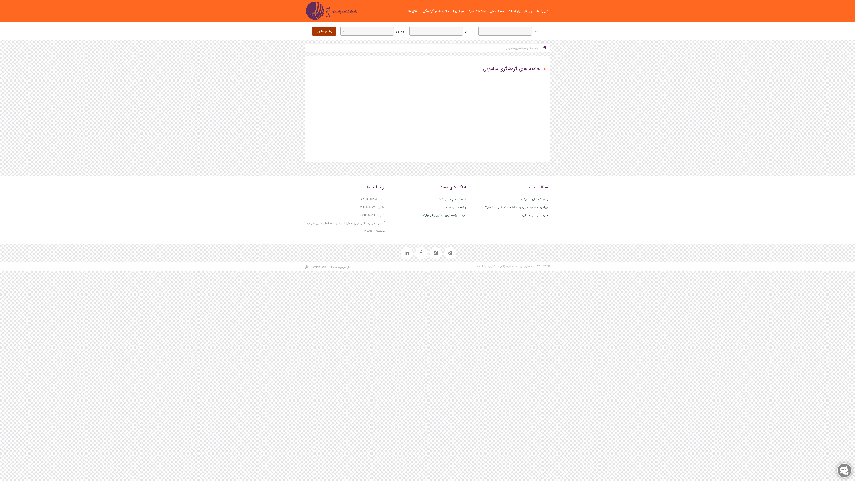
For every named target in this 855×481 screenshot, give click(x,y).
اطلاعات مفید (477, 11)
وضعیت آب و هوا (456, 207)
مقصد (539, 31)
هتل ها (412, 11)
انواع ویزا (458, 11)
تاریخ (469, 31)
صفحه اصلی (497, 11)
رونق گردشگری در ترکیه (534, 200)
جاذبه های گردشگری (435, 11)
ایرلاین (401, 31)
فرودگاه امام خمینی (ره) (452, 200)
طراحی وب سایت (340, 267)
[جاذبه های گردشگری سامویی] (368, 117)
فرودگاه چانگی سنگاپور (535, 215)
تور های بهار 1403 (521, 11)
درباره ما (542, 11)
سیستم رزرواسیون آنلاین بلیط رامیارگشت (442, 215)
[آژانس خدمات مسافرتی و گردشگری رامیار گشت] (331, 11)
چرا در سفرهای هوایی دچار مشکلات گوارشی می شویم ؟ (516, 207)
